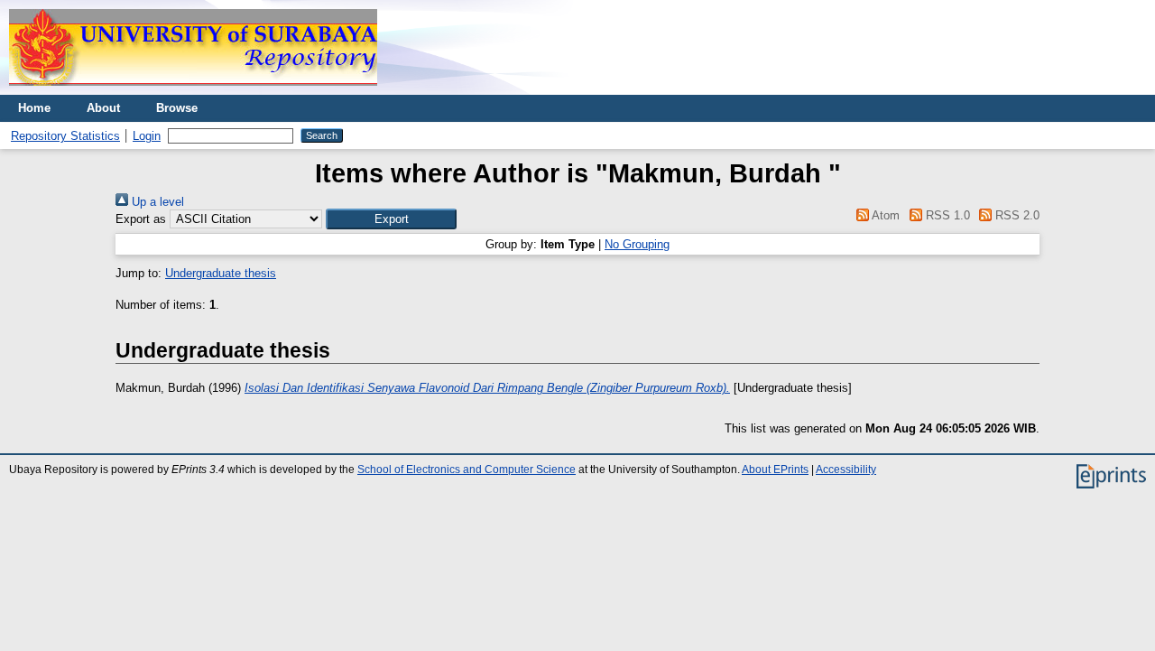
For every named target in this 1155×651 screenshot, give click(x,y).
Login (147, 136)
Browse (177, 108)
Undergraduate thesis (220, 273)
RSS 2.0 (1016, 215)
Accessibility (846, 469)
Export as (141, 219)
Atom (884, 215)
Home (34, 108)
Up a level (156, 202)
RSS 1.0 (945, 215)
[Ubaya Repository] (193, 91)
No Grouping (637, 244)
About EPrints (775, 469)
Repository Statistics (65, 136)
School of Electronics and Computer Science (466, 469)
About (103, 108)
